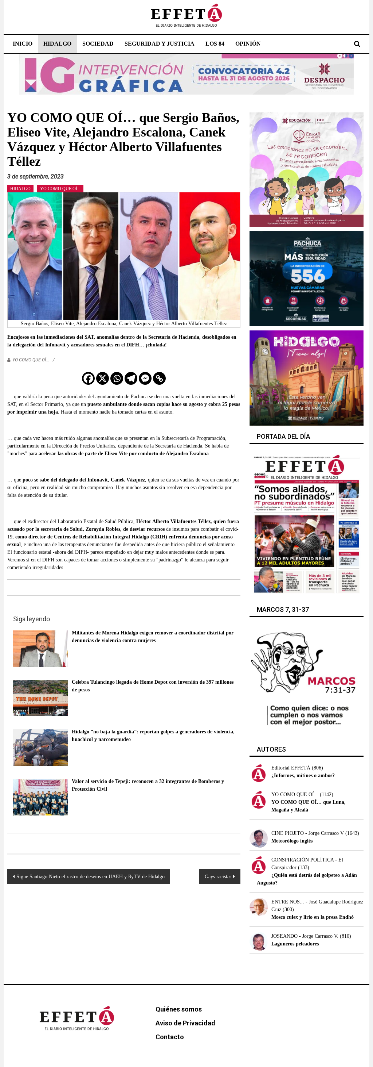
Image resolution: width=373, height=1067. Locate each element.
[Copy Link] (159, 378)
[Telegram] (131, 378)
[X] (102, 378)
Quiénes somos (179, 1009)
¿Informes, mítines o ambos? (303, 775)
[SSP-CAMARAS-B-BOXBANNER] (307, 278)
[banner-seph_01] (307, 169)
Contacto (170, 1037)
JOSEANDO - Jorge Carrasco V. (304, 936)
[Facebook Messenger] (145, 378)
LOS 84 (214, 44)
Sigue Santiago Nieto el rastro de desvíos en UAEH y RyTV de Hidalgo (90, 876)
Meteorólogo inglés (292, 841)
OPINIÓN (248, 44)
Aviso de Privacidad (185, 1023)
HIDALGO (57, 44)
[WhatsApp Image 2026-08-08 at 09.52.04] (186, 74)
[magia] (307, 377)
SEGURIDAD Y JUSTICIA (160, 44)
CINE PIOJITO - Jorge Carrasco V (307, 833)
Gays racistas (218, 876)
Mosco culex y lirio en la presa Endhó (312, 917)
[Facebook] (88, 378)
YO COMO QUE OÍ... (60, 188)
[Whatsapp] (116, 378)
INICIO (22, 44)
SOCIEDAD (98, 44)
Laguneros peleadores (295, 944)
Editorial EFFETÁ (290, 768)
